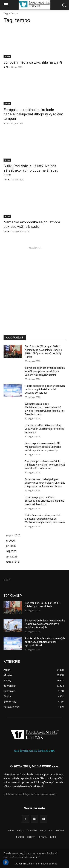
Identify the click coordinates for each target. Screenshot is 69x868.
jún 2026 (11, 545)
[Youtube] (43, 819)
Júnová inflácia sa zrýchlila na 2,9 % (33, 62)
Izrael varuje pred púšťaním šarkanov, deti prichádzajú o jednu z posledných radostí (45, 500)
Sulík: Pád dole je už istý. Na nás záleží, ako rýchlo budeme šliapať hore (31, 170)
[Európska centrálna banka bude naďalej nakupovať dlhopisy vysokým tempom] (34, 89)
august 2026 (13, 535)
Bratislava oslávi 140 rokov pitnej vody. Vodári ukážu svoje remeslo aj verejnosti (44, 429)
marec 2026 (13, 561)
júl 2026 (10, 540)
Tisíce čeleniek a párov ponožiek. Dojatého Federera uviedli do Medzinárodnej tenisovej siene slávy (45, 519)
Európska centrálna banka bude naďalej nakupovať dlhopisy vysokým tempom (33, 114)
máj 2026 (11, 551)
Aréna (7, 56)
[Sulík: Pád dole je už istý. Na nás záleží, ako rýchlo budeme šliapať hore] (34, 146)
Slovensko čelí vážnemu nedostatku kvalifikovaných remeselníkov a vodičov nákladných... (45, 624)
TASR (6, 179)
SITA (6, 67)
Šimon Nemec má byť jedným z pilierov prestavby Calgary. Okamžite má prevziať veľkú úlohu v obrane (45, 483)
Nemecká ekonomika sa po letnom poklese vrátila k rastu (32, 224)
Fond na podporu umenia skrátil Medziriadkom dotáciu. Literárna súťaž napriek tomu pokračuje (43, 447)
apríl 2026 (11, 556)
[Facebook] (25, 819)
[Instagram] (34, 819)
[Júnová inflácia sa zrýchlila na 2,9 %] (34, 42)
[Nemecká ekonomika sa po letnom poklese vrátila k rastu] (34, 202)
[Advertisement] (34, 284)
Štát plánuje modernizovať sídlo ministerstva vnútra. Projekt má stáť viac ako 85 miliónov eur (45, 465)
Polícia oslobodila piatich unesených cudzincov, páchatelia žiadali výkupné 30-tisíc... (45, 642)
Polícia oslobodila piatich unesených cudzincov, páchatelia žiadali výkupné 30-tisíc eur (45, 389)
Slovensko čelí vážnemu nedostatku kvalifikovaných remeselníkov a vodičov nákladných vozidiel (45, 371)
